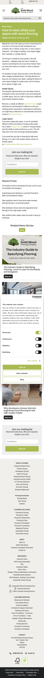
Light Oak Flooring (30, 104)
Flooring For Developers (22, 523)
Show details (32, 361)
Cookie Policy (20, 673)
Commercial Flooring (22, 512)
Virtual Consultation (22, 605)
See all (22, 230)
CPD (22, 564)
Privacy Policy (9, 673)
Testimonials (22, 621)
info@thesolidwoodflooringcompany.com (18, 144)
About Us (22, 542)
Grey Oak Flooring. (15, 114)
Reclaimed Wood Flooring (22, 476)
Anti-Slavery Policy (31, 673)
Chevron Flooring (22, 474)
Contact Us (22, 550)
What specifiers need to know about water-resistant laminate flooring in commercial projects (19, 201)
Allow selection (22, 373)
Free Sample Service (22, 602)
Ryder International (22, 545)
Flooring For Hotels (22, 515)
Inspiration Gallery (22, 567)
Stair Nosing (22, 501)
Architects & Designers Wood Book (22, 547)
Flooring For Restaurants (22, 518)
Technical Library (22, 559)
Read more (8, 276)
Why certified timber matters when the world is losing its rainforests (21, 216)
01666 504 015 (18, 653)
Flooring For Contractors (22, 525)
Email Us (31, 653)
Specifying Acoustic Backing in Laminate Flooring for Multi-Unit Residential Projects (20, 194)
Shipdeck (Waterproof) (22, 489)
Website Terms (32, 675)
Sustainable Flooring (21, 531)
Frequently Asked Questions (22, 575)
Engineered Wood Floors (22, 466)
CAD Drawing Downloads (22, 561)
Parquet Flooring (17, 126)
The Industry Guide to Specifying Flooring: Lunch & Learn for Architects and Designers (22, 187)
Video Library (22, 569)
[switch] (38, 339)
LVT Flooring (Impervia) (22, 481)
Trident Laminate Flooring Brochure (23, 591)
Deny (22, 379)
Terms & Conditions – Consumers (22, 613)
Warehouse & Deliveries (22, 600)
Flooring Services (22, 623)
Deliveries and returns (22, 610)
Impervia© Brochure (23, 588)
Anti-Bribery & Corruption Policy (16, 675)
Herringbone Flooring (22, 471)
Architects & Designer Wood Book (22, 608)
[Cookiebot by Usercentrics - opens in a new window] (32, 297)
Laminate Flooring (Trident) (22, 479)
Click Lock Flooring (22, 484)
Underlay (22, 503)
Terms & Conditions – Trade (22, 616)
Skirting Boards (22, 498)
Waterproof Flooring (22, 528)
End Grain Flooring (22, 487)
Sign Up (22, 172)
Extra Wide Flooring (22, 533)
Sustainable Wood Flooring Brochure (23, 586)
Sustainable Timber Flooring (22, 580)
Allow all (22, 367)
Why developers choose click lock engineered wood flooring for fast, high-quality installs (19, 209)
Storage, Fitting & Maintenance (22, 618)
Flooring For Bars (22, 520)
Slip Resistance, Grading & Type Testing (22, 577)
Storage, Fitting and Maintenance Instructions (22, 572)
